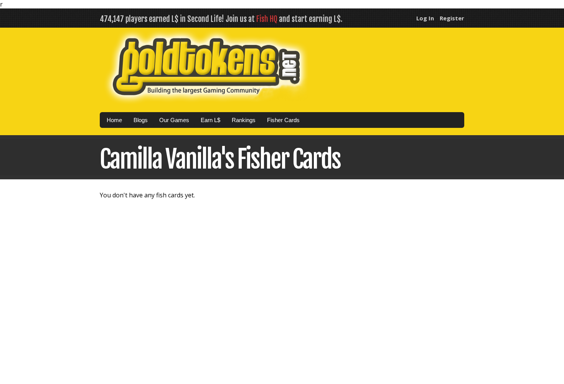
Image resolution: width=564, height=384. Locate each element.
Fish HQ (266, 19)
